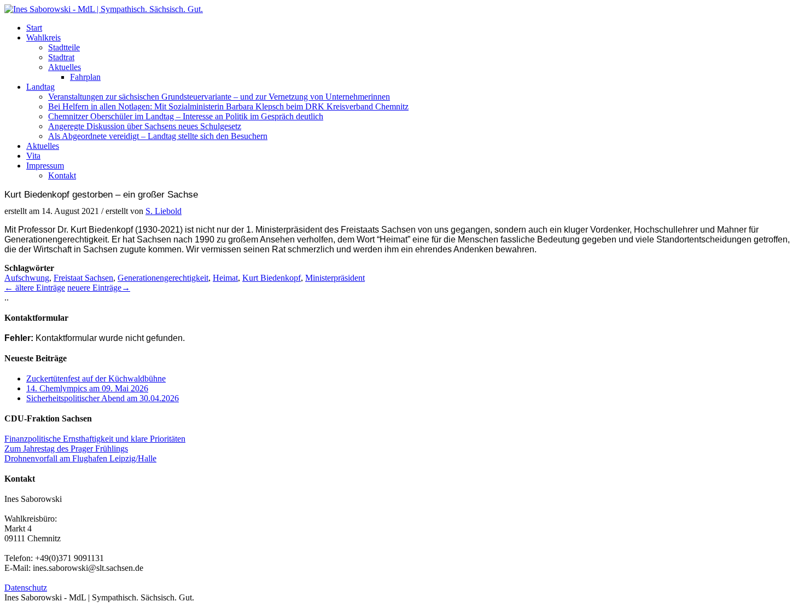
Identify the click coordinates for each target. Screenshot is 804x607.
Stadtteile (64, 47)
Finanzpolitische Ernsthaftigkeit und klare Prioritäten (94, 438)
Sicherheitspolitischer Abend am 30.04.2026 (102, 398)
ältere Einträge (34, 287)
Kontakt (62, 175)
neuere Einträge (98, 287)
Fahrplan (85, 77)
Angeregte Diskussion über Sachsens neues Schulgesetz (144, 126)
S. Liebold (163, 211)
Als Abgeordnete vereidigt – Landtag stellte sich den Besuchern (157, 136)
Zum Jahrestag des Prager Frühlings (66, 448)
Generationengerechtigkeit (163, 277)
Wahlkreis (43, 37)
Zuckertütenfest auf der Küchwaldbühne (96, 378)
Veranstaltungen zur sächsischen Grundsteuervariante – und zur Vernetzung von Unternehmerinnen (219, 96)
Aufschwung (26, 277)
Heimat (225, 277)
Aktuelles (64, 67)
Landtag (40, 86)
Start (34, 27)
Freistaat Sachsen (83, 277)
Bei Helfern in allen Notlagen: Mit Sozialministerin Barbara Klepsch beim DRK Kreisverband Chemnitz (228, 106)
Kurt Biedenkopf (271, 277)
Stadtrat (61, 57)
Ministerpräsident (335, 277)
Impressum (45, 165)
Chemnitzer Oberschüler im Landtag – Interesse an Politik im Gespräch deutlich (185, 116)
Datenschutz (25, 587)
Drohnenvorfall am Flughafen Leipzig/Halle (80, 458)
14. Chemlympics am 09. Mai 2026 (87, 388)
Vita (33, 155)
